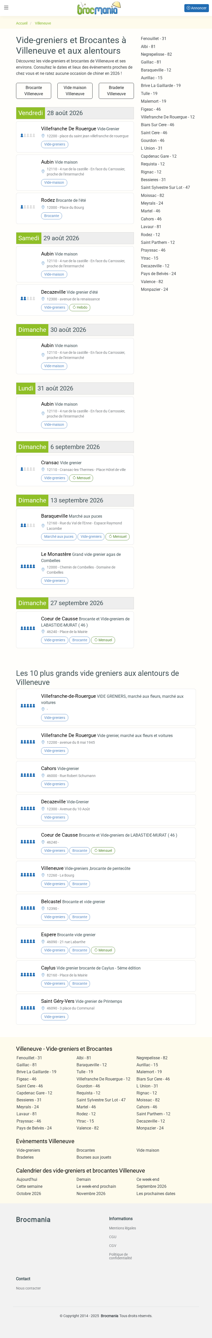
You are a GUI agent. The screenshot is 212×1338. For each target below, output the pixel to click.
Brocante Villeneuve (33, 90)
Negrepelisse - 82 (156, 54)
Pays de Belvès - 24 (158, 273)
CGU (112, 1237)
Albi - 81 (148, 46)
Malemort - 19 (153, 101)
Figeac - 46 (151, 109)
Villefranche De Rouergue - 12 (168, 117)
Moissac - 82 (152, 195)
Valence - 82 (152, 281)
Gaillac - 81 (151, 62)
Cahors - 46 (151, 219)
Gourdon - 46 (152, 140)
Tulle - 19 (149, 93)
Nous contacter (28, 1288)
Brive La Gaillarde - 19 (161, 85)
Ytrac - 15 (149, 258)
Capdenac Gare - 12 (159, 156)
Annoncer (198, 8)
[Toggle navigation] (6, 7)
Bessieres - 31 (153, 179)
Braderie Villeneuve (116, 90)
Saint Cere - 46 (154, 132)
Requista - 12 (153, 164)
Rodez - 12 (150, 234)
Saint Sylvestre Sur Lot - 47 (165, 187)
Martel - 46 (150, 211)
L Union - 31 (152, 148)
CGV (112, 1245)
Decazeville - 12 (155, 265)
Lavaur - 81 (151, 226)
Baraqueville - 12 (156, 70)
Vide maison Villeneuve (75, 90)
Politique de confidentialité (120, 1256)
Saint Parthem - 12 (158, 242)
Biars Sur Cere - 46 (157, 124)
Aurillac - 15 (151, 77)
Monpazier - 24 (154, 289)
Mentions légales (122, 1228)
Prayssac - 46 (153, 250)
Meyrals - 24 (152, 203)
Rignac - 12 (151, 172)
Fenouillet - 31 (153, 38)
